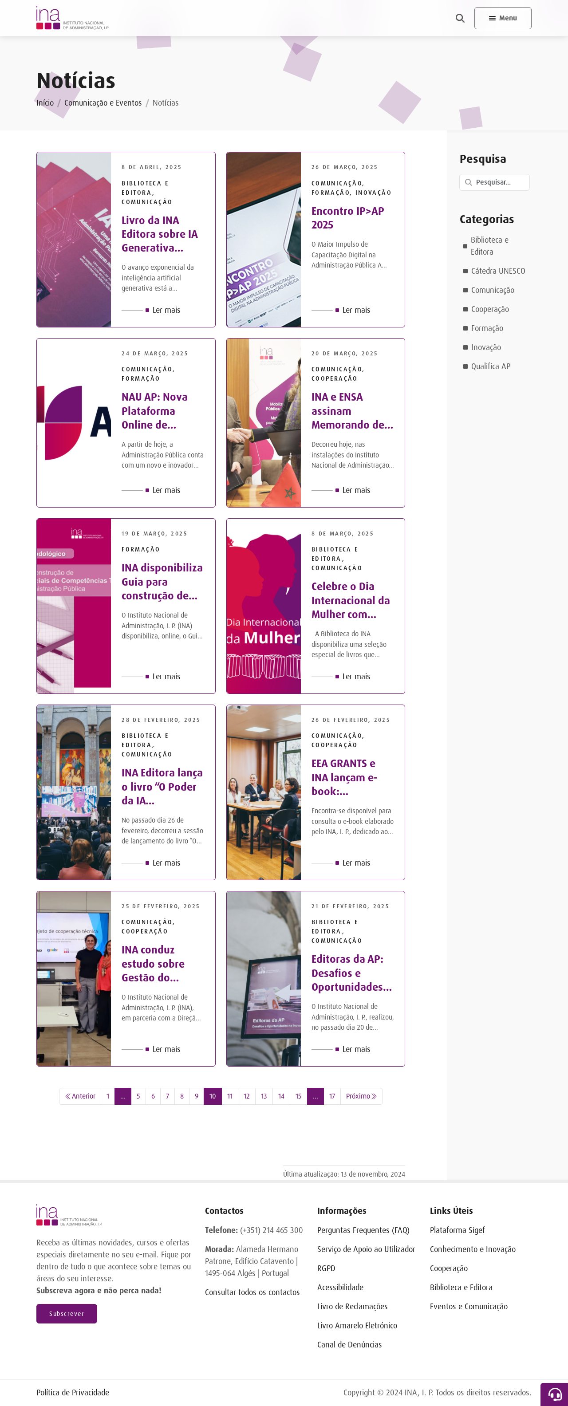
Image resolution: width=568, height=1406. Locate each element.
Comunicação (492, 290)
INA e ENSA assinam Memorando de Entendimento (348, 411)
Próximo (358, 1096)
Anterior (83, 1096)
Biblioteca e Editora (490, 246)
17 (332, 1096)
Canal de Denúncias (349, 1344)
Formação (487, 328)
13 (264, 1096)
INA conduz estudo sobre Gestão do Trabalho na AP (157, 964)
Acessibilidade (340, 1287)
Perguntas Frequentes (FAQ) (363, 1230)
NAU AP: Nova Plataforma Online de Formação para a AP (161, 411)
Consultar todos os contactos (252, 1292)
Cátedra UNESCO (498, 271)
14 (281, 1096)
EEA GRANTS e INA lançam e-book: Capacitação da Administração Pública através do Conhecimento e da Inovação (350, 778)
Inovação (486, 347)
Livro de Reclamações (352, 1306)
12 (247, 1096)
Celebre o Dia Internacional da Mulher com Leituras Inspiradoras (351, 601)
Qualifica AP (490, 366)
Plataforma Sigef (457, 1230)
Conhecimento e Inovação (473, 1249)
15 (299, 1096)
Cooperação (490, 309)
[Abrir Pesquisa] (460, 18)
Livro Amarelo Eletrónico (357, 1325)
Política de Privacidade (72, 1392)
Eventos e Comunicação (469, 1306)
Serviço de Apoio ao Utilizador (366, 1249)
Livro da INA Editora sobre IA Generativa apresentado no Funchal (159, 235)
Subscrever (66, 1314)
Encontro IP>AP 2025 (348, 218)
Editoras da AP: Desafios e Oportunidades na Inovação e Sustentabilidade (352, 973)
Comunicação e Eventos (103, 103)
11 (230, 1096)
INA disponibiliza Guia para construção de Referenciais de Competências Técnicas (162, 582)
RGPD (326, 1268)
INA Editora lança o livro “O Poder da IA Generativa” (162, 787)
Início (45, 103)
